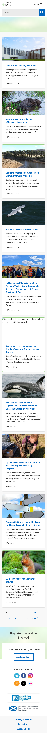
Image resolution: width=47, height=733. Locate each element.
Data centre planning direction (21, 65)
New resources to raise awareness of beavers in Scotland (23, 121)
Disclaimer (23, 724)
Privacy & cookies (24, 720)
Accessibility (23, 729)
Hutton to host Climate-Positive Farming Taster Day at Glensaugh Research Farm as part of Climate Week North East (22, 288)
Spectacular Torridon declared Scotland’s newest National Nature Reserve (22, 349)
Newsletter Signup (23, 657)
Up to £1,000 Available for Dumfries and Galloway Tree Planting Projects (23, 465)
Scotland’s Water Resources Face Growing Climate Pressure (22, 174)
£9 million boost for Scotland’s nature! (21, 580)
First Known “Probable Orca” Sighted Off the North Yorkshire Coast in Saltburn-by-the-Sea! (21, 405)
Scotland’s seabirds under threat (22, 229)
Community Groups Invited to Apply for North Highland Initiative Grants (23, 524)
